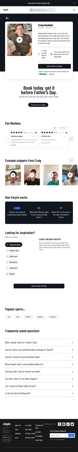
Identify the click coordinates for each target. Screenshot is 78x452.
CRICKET (28, 317)
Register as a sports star (6, 438)
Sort (55, 128)
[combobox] (42, 10)
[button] (71, 160)
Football (41, 28)
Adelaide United (51, 28)
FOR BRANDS (38, 436)
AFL (9, 317)
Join (71, 435)
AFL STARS (28, 425)
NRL (18, 317)
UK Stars (38, 432)
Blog (16, 438)
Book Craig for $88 (39, 286)
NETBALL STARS (29, 438)
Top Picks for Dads (38, 105)
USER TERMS (39, 440)
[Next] (71, 139)
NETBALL (40, 317)
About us (18, 425)
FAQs (16, 429)
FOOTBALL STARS (30, 434)
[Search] (31, 10)
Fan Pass (18, 434)
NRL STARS (28, 429)
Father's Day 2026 (39, 426)
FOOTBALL (53, 317)
